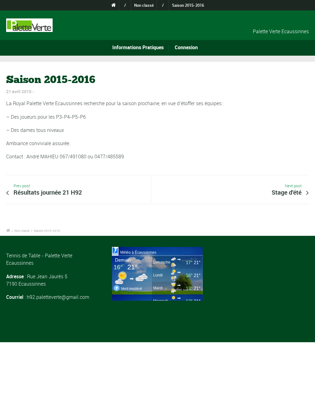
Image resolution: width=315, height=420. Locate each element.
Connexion (186, 47)
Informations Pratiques (138, 47)
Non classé (144, 5)
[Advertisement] (263, 285)
